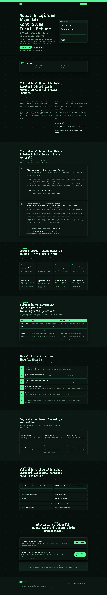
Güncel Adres (84, 4)
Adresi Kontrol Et (79, 542)
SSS (78, 4)
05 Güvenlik (37, 67)
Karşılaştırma (69, 4)
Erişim (75, 4)
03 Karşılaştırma (38, 65)
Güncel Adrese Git (25, 47)
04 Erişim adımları (65, 65)
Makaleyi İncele (38, 47)
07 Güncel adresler (39, 69)
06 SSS (62, 67)
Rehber (63, 4)
